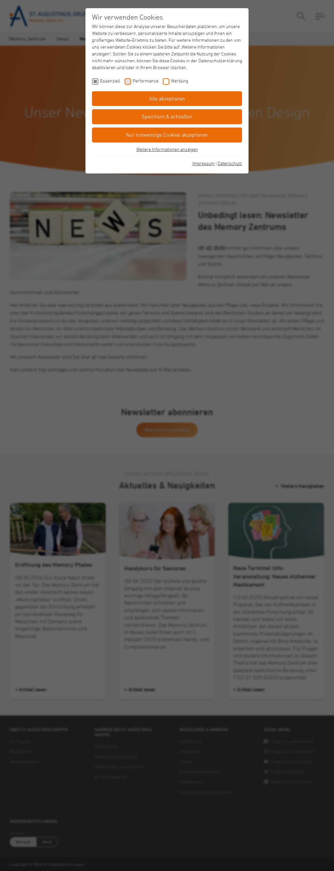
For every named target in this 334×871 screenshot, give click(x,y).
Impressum (203, 163)
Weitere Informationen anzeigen (167, 149)
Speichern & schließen (167, 116)
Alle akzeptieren (167, 98)
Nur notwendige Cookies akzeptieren (167, 135)
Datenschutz (230, 163)
